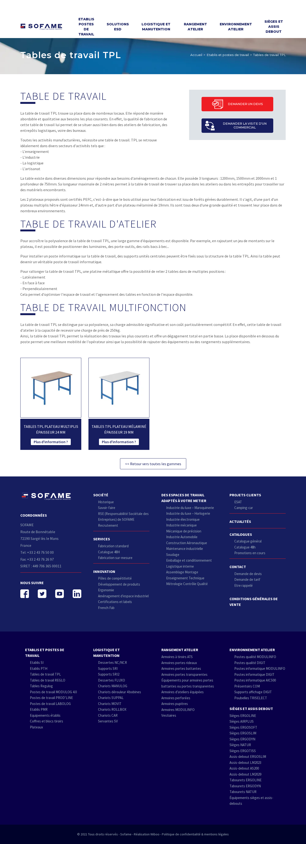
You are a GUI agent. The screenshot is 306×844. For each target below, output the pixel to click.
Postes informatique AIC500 (255, 680)
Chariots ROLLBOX (112, 709)
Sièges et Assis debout (273, 26)
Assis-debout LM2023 (245, 762)
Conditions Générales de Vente (254, 601)
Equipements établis (45, 715)
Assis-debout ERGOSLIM (248, 756)
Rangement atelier (195, 26)
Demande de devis (248, 573)
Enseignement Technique (185, 578)
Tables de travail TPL (45, 674)
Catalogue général (248, 541)
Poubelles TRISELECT (250, 698)
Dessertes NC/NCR (112, 662)
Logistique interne (180, 566)
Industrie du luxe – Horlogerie (188, 513)
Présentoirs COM (247, 686)
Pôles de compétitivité (115, 578)
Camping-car (243, 507)
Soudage (172, 554)
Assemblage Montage (182, 572)
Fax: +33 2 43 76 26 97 (37, 559)
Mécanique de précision (183, 531)
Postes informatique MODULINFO (259, 668)
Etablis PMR (39, 709)
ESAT (238, 502)
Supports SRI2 (108, 674)
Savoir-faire (106, 507)
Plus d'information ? (51, 441)
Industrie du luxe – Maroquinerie (190, 507)
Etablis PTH (38, 668)
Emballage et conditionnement (189, 560)
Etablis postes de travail (86, 26)
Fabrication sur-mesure (115, 557)
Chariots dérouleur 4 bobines (119, 692)
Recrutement (108, 525)
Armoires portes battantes (181, 668)
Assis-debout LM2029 (245, 774)
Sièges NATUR (240, 745)
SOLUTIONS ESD (118, 26)
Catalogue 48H (109, 552)
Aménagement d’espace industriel (123, 596)
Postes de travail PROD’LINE (51, 697)
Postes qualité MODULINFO (255, 656)
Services (101, 539)
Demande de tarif (247, 579)
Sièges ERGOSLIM (243, 733)
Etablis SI (37, 662)
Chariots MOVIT (109, 703)
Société (100, 494)
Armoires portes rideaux (179, 662)
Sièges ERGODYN (242, 739)
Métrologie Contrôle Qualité (187, 583)
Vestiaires (168, 715)
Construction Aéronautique (186, 543)
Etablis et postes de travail (228, 55)
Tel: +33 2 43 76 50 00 (37, 552)
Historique (106, 502)
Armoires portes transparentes (184, 674)
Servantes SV (108, 721)
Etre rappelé (243, 585)
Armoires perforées (175, 698)
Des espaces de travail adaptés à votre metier (183, 497)
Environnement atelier (236, 26)
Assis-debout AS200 (244, 768)
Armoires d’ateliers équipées (182, 692)
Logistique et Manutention (156, 26)
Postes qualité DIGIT (249, 662)
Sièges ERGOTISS (243, 751)
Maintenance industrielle (184, 548)
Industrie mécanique (181, 525)
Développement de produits (119, 584)
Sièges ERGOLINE (243, 715)
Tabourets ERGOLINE (246, 780)
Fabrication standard (113, 546)
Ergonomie (106, 590)
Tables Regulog (41, 686)
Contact (238, 566)
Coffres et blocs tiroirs (46, 721)
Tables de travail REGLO (47, 680)
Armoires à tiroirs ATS (177, 656)
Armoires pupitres (174, 703)
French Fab (106, 607)
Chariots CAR (108, 715)
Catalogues (241, 534)
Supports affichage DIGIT (253, 692)
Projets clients (245, 494)
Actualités (240, 521)
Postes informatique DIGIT (254, 674)
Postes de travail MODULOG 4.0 (53, 692)
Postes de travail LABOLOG (50, 703)
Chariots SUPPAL (111, 697)
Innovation (104, 571)
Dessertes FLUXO (111, 680)
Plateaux (36, 727)
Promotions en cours (249, 553)
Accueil (196, 55)
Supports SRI (108, 668)
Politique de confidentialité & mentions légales (195, 834)
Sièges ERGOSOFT (243, 727)
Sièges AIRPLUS (242, 721)
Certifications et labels (115, 601)
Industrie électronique (183, 519)
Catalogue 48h (245, 547)
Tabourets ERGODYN (245, 786)
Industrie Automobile (181, 537)
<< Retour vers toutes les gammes (153, 463)
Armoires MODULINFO (178, 709)
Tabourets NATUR (243, 791)
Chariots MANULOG (112, 686)
